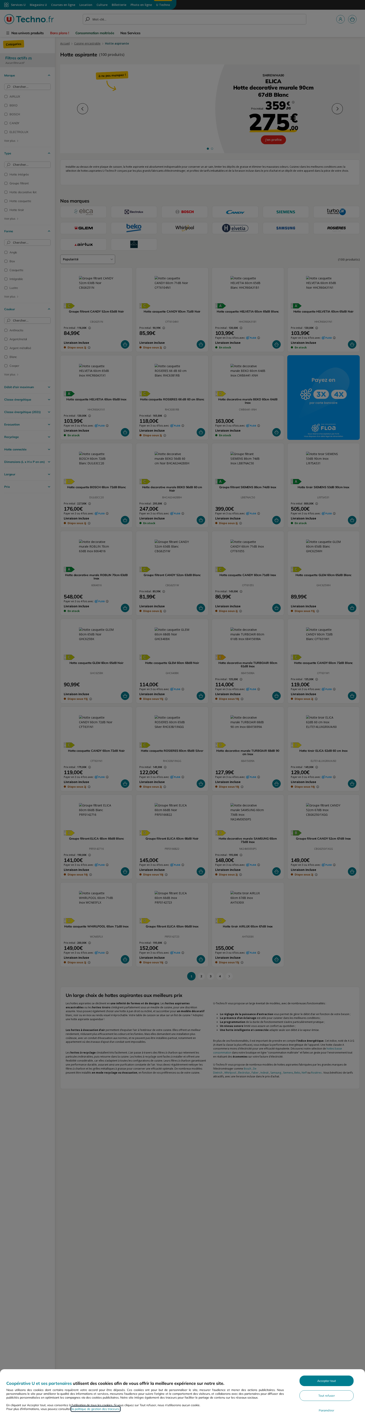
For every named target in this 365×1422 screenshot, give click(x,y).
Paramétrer (326, 1410)
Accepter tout (326, 1381)
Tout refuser (326, 1396)
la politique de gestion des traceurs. (96, 1409)
